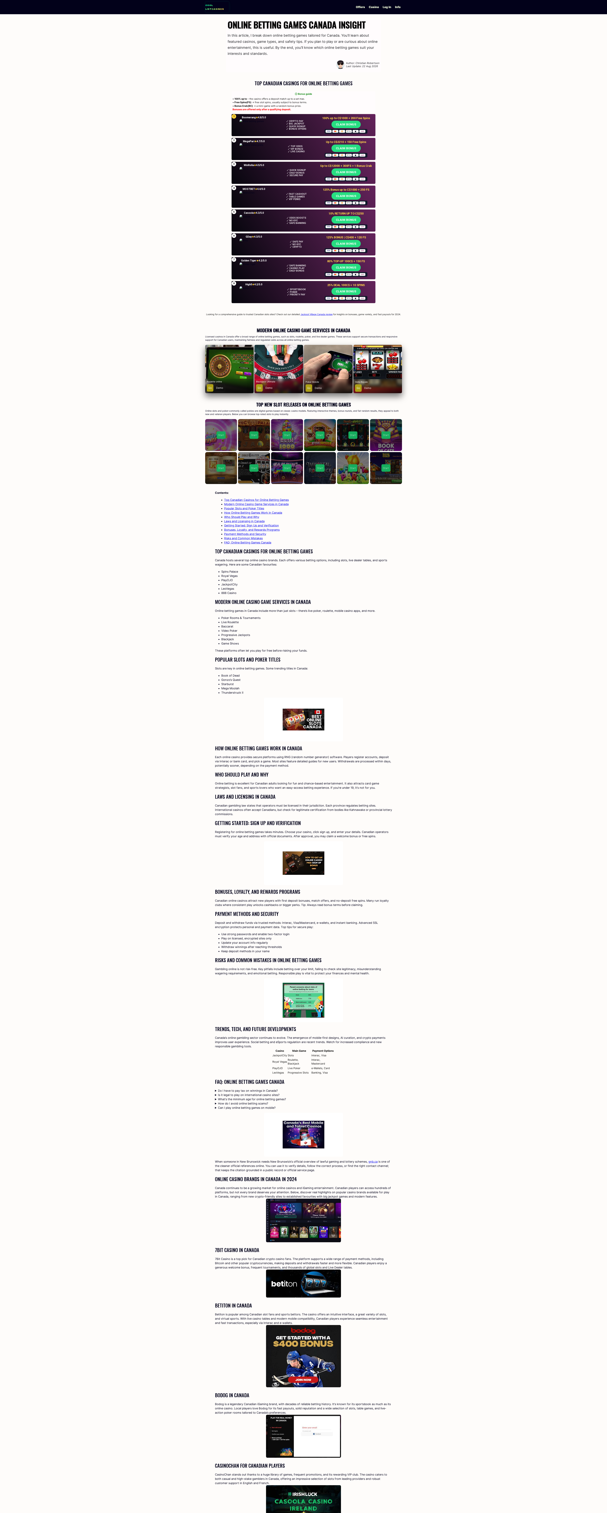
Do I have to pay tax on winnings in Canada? (248, 1090)
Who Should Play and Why (241, 517)
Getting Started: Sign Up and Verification (251, 525)
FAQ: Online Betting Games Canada (247, 542)
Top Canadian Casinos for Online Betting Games (256, 500)
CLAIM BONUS (346, 124)
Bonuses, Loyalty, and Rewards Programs (252, 529)
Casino (374, 7)
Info (398, 7)
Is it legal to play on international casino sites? (248, 1095)
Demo (219, 387)
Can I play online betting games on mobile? (247, 1107)
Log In (387, 7)
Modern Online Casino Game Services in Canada (256, 504)
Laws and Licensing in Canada (244, 521)
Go (210, 387)
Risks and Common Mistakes (243, 538)
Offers (360, 7)
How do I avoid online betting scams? (243, 1103)
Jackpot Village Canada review (316, 314)
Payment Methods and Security (245, 534)
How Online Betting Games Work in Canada (253, 512)
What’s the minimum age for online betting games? (252, 1099)
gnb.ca (373, 1161)
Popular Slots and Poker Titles (244, 508)
